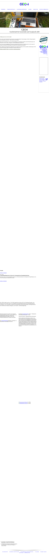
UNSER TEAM (35, 9)
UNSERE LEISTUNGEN (11, 9)
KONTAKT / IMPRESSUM (43, 9)
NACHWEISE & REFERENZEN (22, 9)
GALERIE (29, 9)
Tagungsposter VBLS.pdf (23, 402)
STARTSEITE (3, 9)
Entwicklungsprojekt (4, 320)
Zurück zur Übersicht (3, 272)
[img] (24, 4)
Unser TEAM (43, 551)
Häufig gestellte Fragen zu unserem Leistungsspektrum (10, 49)
